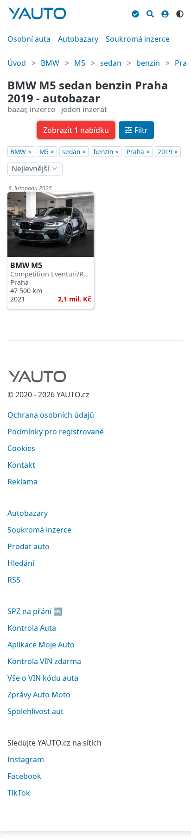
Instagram (25, 759)
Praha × (138, 151)
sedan (110, 63)
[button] (76, 130)
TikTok (18, 793)
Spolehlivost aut (35, 711)
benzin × (106, 151)
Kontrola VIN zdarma (44, 661)
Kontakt (21, 465)
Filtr (141, 130)
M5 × (46, 151)
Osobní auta (29, 39)
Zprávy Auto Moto (38, 695)
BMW (50, 63)
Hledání (20, 563)
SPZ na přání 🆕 (35, 611)
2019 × (168, 151)
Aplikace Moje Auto (41, 644)
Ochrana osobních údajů (50, 415)
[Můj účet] (165, 12)
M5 (79, 63)
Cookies (21, 448)
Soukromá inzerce (138, 39)
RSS (13, 580)
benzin (148, 63)
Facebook (24, 776)
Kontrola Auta (31, 628)
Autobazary (78, 39)
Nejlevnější (30, 168)
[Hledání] (150, 12)
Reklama (22, 481)
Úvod (16, 63)
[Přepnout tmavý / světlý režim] (180, 12)
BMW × (21, 151)
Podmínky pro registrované (55, 431)
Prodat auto (28, 546)
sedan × (74, 151)
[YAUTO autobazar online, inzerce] (37, 13)
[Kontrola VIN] (135, 12)
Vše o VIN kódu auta (42, 678)
